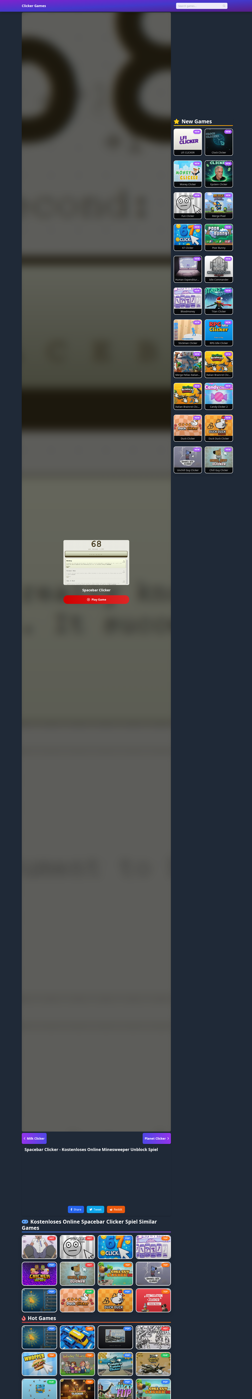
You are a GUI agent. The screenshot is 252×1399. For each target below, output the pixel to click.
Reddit (118, 1209)
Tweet (97, 1209)
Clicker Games (34, 5)
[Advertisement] (96, 1179)
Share (77, 1209)
